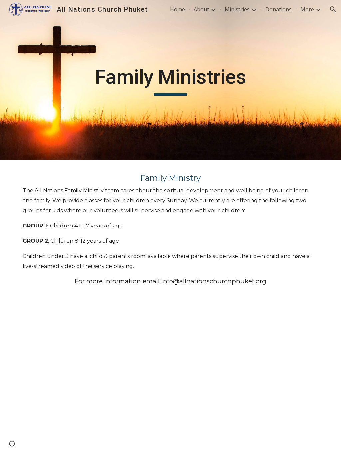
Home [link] (177, 9)
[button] (333, 9)
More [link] (307, 9)
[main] (170, 80)
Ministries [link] (237, 9)
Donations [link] (278, 9)
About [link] (201, 9)
